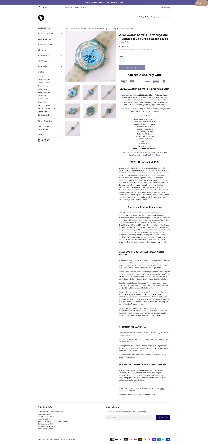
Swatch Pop (42, 96)
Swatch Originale (44, 92)
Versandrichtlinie (44, 419)
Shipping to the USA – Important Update (52, 421)
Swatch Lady (42, 89)
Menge (121, 56)
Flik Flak (41, 76)
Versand (133, 50)
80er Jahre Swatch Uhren (47, 105)
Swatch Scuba (43, 99)
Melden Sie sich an (81, 7)
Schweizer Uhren (45, 44)
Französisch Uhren (50, 33)
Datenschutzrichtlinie (46, 424)
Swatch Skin (42, 102)
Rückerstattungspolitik (46, 416)
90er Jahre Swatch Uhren (47, 108)
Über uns (50, 135)
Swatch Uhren (43, 112)
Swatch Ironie (43, 86)
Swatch (50, 72)
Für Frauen (50, 66)
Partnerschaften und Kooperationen (51, 412)
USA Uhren (50, 50)
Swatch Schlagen (44, 79)
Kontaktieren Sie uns (130, 395)
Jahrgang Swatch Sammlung (149, 155)
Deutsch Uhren (50, 28)
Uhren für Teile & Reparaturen (50, 127)
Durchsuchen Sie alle (45, 115)
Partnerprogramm (44, 414)
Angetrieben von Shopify (68, 439)
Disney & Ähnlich (50, 121)
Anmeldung (68, 7)
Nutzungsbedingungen (46, 426)
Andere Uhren (50, 55)
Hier (152, 288)
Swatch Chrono (43, 83)
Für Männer (50, 61)
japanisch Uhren (50, 39)
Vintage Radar (56, 439)
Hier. (147, 200)
